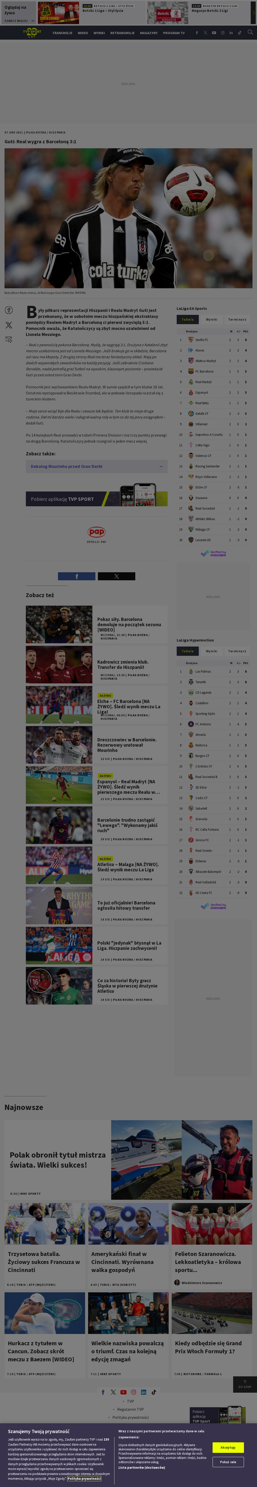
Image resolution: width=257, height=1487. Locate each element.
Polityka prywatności (84, 1478)
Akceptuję (228, 1447)
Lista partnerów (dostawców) (141, 1467)
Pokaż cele (228, 1462)
